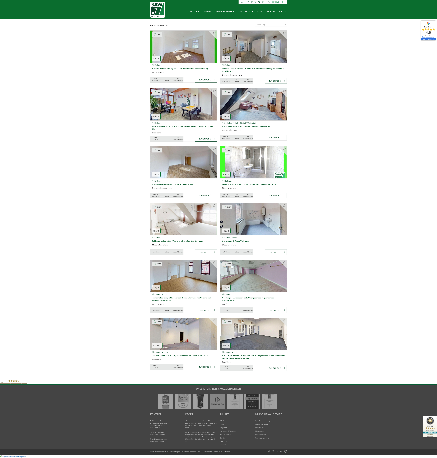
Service (260, 12)
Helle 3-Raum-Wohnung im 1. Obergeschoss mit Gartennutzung (180, 68)
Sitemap (227, 452)
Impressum (208, 452)
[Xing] (259, 2)
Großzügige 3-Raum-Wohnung (235, 241)
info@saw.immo (161, 439)
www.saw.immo (160, 441)
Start (189, 12)
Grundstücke (259, 428)
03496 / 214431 (278, 2)
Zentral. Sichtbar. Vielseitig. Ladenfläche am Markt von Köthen (180, 356)
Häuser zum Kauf (261, 424)
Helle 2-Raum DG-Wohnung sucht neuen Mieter (173, 184)
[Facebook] (248, 2)
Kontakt (283, 12)
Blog (198, 12)
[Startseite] (160, 10)
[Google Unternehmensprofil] (252, 2)
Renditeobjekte (260, 434)
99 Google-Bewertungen (428, 36)
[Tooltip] (434, 39)
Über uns (271, 12)
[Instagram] (263, 2)
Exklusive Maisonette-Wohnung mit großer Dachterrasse (177, 241)
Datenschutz (217, 452)
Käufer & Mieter (246, 12)
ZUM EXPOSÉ (205, 80)
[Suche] (242, 2)
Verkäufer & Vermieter (226, 12)
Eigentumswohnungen (263, 421)
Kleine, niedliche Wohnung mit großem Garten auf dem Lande (249, 184)
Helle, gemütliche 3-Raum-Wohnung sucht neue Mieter (246, 126)
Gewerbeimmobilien (262, 438)
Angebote (208, 12)
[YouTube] (255, 2)
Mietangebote (260, 431)
